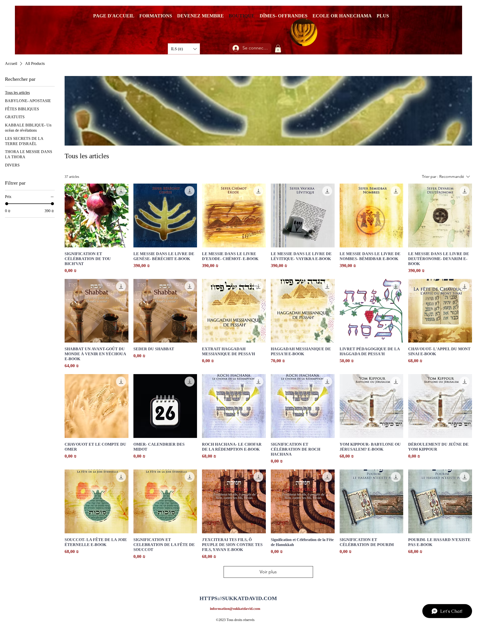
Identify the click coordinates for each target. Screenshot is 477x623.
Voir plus (268, 572)
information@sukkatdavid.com (235, 609)
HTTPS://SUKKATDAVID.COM (238, 598)
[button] (184, 48)
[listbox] (184, 48)
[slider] (7, 204)
